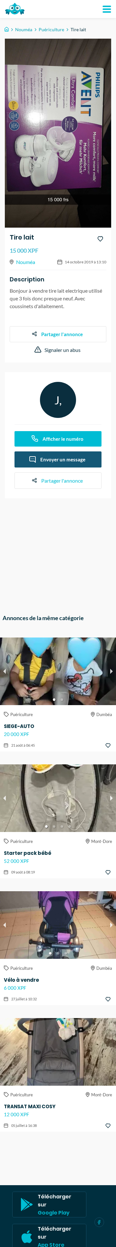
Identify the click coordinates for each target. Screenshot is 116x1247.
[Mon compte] (106, 9)
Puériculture (51, 29)
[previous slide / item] (4, 671)
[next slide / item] (111, 671)
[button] (54, 699)
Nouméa (23, 29)
